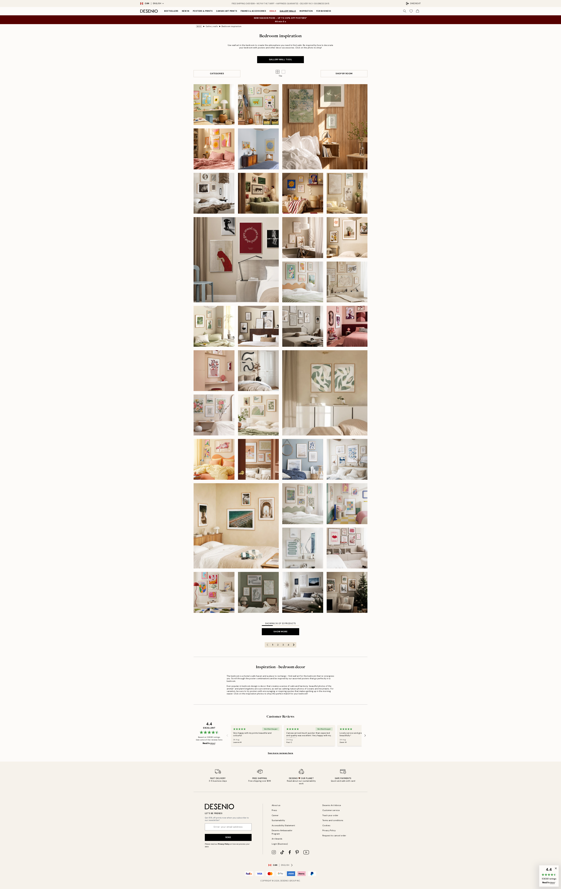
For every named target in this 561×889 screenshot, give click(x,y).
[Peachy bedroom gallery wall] (258, 459)
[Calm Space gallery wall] (302, 237)
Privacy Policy (224, 844)
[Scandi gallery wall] (302, 592)
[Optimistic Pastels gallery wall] (347, 503)
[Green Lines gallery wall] (258, 592)
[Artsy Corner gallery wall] (214, 370)
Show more (280, 631)
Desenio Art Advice (331, 805)
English (157, 3)
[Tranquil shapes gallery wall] (302, 548)
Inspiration (306, 11)
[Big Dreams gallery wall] (214, 104)
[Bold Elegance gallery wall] (347, 326)
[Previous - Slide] (227, 735)
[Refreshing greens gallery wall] (302, 503)
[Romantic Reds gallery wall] (347, 548)
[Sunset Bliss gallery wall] (214, 148)
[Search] (404, 11)
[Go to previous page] (267, 644)
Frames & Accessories (253, 11)
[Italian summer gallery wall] (347, 237)
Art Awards (277, 839)
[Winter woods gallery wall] (347, 592)
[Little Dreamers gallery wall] (258, 104)
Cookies (326, 825)
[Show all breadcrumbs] (199, 26)
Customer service (331, 810)
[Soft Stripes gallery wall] (214, 326)
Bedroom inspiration (231, 26)
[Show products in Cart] (417, 11)
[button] (283, 71)
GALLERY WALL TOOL (280, 59)
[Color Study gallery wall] (258, 148)
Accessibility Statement (283, 825)
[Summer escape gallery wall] (236, 525)
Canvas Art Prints (226, 11)
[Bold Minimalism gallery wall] (236, 259)
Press (274, 810)
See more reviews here (280, 753)
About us (276, 805)
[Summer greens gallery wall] (258, 415)
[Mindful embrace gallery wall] (347, 193)
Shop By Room (344, 73)
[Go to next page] (293, 644)
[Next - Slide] (365, 735)
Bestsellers (171, 11)
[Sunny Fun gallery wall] (302, 193)
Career (275, 815)
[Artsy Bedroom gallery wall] (302, 282)
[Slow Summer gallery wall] (324, 126)
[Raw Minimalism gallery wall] (214, 193)
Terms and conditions (332, 820)
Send (228, 837)
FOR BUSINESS (323, 11)
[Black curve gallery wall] (258, 370)
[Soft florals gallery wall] (214, 415)
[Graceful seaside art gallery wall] (302, 459)
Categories (217, 73)
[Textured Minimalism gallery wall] (347, 282)
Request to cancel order (334, 835)
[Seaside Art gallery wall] (347, 459)
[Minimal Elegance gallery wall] (302, 326)
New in (185, 11)
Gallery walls (288, 11)
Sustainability (278, 820)
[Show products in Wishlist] (411, 11)
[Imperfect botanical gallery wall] (324, 392)
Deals (273, 11)
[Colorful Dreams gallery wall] (214, 459)
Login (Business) (280, 844)
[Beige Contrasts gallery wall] (258, 326)
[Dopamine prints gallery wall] (214, 592)
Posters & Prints (203, 11)
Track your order (330, 815)
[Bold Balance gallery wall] (258, 193)
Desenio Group (288, 881)
